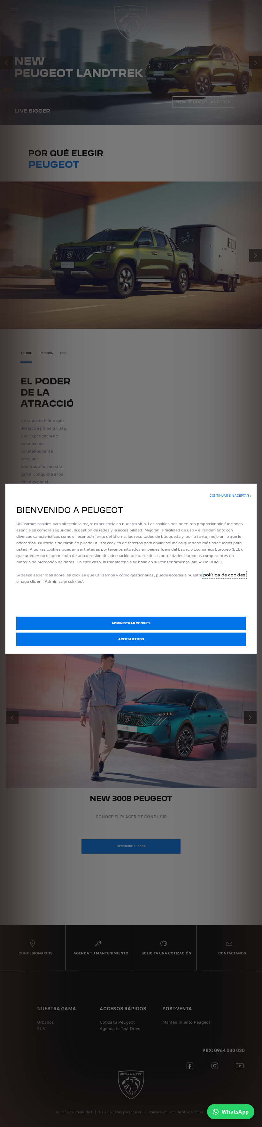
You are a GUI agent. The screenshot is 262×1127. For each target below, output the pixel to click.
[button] (230, 495)
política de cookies (224, 574)
